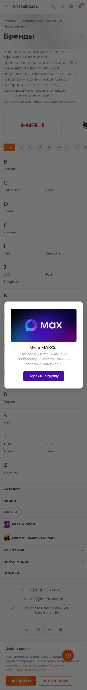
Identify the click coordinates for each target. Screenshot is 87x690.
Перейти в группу (44, 376)
